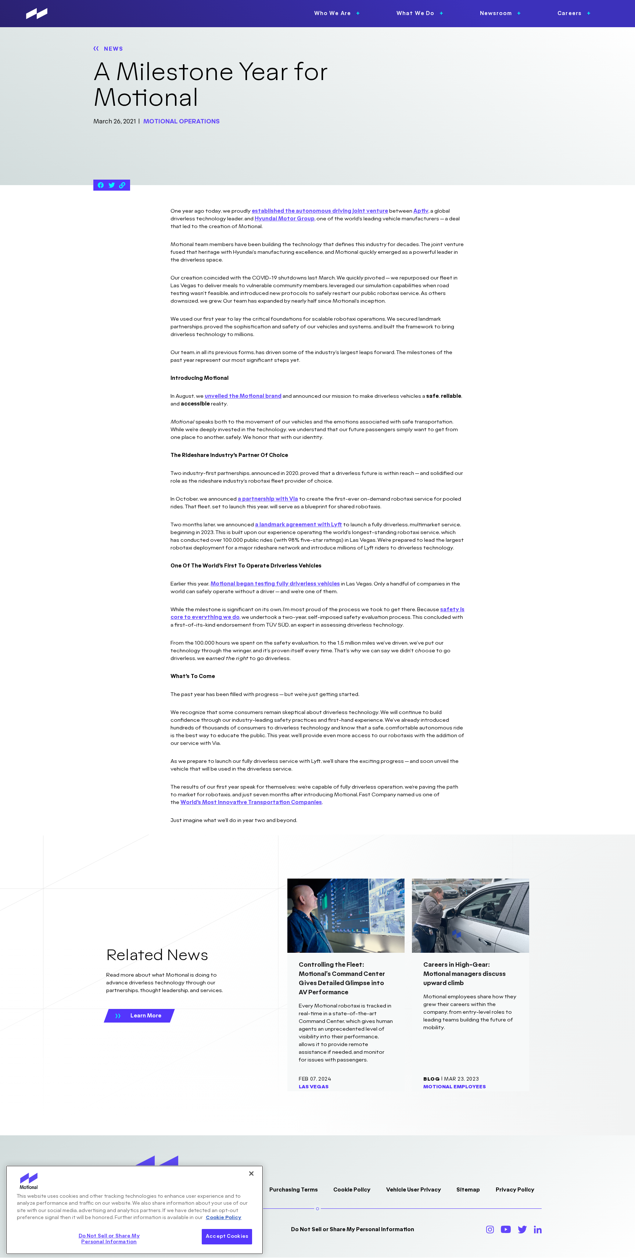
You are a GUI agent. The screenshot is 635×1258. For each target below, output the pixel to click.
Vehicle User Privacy (413, 1190)
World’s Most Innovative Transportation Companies (251, 802)
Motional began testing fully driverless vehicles (275, 584)
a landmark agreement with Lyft (298, 525)
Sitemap (468, 1190)
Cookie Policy (351, 1190)
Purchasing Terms (293, 1190)
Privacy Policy (515, 1190)
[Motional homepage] (37, 13)
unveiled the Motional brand (243, 396)
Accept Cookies (227, 1236)
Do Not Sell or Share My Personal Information (352, 1229)
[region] (134, 1209)
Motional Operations (181, 121)
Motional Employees (454, 1087)
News (113, 49)
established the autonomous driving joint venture (320, 211)
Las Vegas (314, 1087)
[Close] (251, 1173)
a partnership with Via (268, 499)
